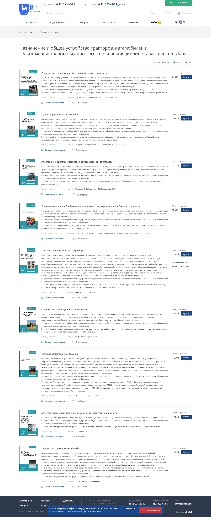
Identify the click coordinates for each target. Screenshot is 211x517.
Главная (22, 32)
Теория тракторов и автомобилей (60, 448)
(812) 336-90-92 (65, 4)
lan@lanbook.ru (183, 503)
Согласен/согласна (151, 510)
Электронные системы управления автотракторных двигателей (76, 161)
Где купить (107, 22)
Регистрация (183, 3)
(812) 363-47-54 (107, 4)
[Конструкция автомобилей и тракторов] (28, 260)
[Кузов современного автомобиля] (28, 124)
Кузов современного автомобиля (59, 114)
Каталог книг (25, 500)
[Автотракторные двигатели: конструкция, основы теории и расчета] (28, 423)
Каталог (30, 22)
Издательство (57, 22)
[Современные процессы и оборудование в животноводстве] (28, 83)
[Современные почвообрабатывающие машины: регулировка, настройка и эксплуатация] (28, 216)
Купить (186, 77)
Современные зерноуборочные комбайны (65, 309)
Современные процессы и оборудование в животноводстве (74, 73)
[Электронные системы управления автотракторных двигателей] (28, 172)
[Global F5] (156, 23)
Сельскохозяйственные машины (59, 353)
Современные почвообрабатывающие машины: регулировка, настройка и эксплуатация (90, 206)
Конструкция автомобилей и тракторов (63, 250)
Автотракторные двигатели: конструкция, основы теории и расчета (79, 412)
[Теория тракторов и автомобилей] (28, 458)
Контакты (133, 22)
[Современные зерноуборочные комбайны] (28, 319)
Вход (170, 3)
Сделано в (183, 512)
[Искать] (152, 13)
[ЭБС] (180, 23)
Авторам (83, 22)
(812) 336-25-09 (137, 503)
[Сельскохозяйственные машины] (28, 364)
